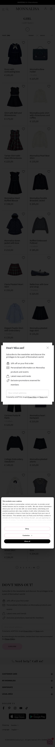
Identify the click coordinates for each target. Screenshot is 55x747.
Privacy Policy (32, 397)
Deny (27, 529)
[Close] (48, 347)
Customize (26, 535)
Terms (42, 397)
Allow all (27, 541)
